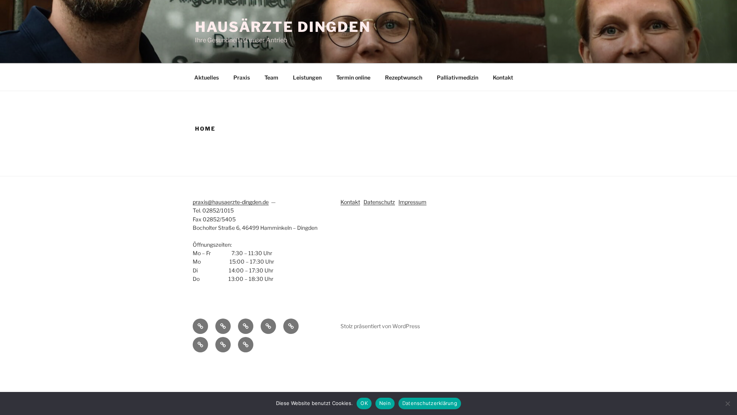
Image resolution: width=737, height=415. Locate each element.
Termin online (353, 77)
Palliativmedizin (457, 77)
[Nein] (727, 403)
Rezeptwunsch (403, 77)
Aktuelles (206, 77)
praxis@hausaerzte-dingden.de (231, 202)
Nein (385, 403)
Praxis (241, 77)
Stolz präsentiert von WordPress (380, 326)
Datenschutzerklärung (429, 403)
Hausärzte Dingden (283, 26)
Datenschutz (379, 202)
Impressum (412, 202)
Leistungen (307, 77)
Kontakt (503, 77)
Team (271, 77)
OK (364, 403)
